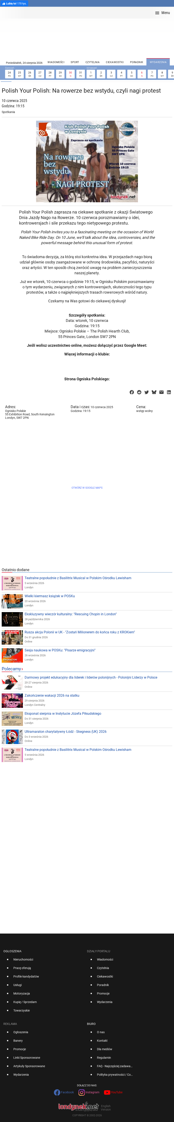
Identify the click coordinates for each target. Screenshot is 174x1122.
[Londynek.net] (89, 13)
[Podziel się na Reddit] (139, 391)
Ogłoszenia (12, 951)
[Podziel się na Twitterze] (146, 391)
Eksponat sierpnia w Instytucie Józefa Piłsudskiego (63, 714)
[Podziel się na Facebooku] (131, 391)
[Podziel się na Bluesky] (154, 391)
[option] (43, 961)
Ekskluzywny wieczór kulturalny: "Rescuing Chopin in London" (71, 614)
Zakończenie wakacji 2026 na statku (52, 695)
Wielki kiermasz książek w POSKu (50, 596)
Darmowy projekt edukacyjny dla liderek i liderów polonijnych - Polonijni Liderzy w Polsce (91, 677)
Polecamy (11, 668)
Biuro (91, 1024)
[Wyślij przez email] (161, 391)
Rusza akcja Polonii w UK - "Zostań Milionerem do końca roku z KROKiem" (80, 632)
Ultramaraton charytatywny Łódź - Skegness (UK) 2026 (66, 732)
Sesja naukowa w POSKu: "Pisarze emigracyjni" (60, 650)
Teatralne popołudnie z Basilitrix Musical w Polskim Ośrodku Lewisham (78, 578)
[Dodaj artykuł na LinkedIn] (168, 391)
